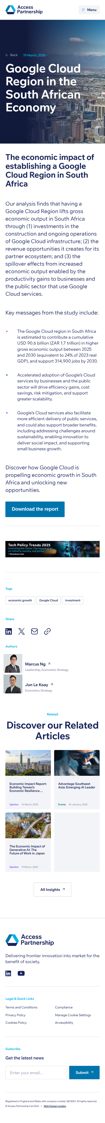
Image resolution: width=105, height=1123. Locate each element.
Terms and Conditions (21, 1007)
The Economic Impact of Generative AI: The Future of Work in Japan (27, 850)
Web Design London (55, 1106)
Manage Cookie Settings (73, 1015)
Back (14, 55)
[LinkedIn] (8, 631)
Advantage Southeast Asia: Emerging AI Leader (76, 785)
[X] (21, 631)
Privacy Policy (15, 1015)
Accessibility (64, 1023)
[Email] (34, 631)
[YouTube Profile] (21, 973)
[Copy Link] (47, 631)
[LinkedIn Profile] (8, 973)
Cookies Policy (16, 1023)
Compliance (63, 1007)
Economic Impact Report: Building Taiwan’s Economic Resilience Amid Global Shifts (28, 787)
